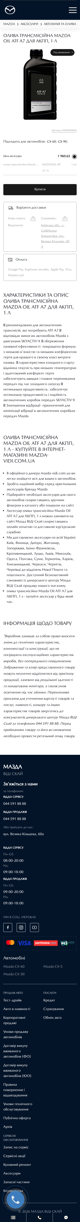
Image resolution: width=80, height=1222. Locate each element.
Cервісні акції (14, 1156)
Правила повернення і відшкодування (15, 1089)
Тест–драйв (12, 1000)
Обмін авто (52, 1017)
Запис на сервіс (16, 1147)
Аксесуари (11, 1173)
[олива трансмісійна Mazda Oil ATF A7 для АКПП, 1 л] (40, 85)
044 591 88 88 (14, 803)
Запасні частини (16, 1182)
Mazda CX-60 (13, 966)
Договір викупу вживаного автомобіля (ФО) (17, 1051)
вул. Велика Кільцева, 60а (23, 834)
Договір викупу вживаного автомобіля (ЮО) (17, 1070)
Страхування (53, 1009)
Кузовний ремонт (17, 1164)
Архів (7, 1126)
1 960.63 (64, 156)
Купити (40, 189)
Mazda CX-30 (13, 974)
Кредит (49, 1000)
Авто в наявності (16, 1009)
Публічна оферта (17, 1118)
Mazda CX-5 (52, 966)
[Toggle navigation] (73, 10)
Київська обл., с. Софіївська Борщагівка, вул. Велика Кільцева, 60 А (55, 235)
